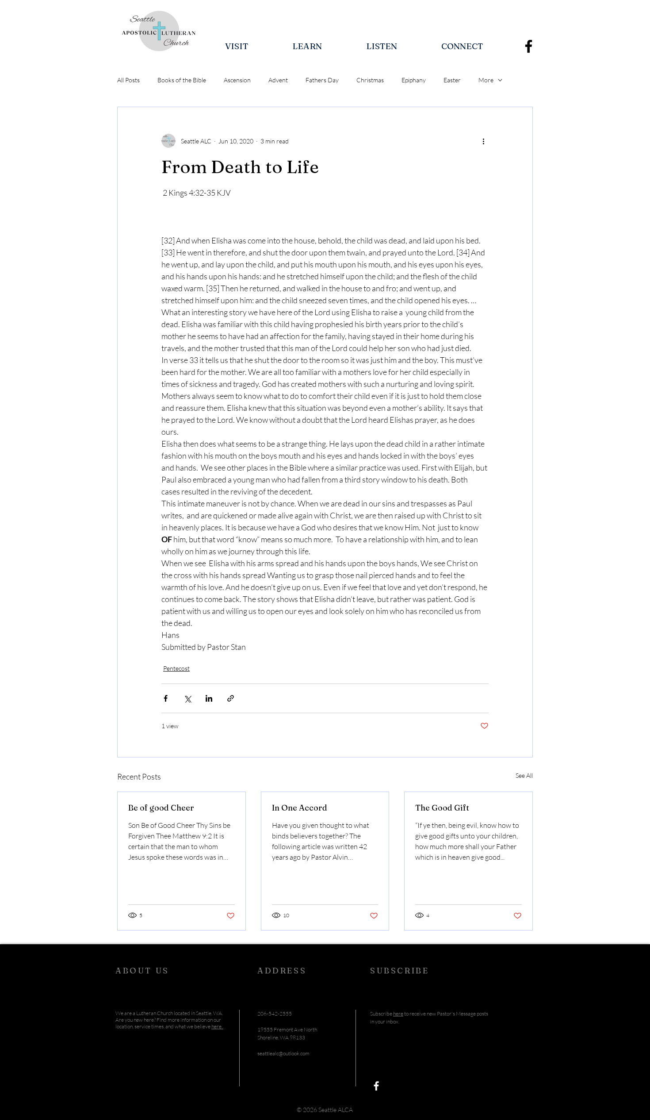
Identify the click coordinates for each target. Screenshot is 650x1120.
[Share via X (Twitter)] (187, 698)
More (485, 80)
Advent (278, 80)
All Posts (128, 80)
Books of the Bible (181, 80)
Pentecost (176, 668)
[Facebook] (528, 46)
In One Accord (299, 808)
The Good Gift (442, 808)
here (398, 1013)
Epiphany (413, 80)
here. (217, 1026)
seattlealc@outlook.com (283, 1053)
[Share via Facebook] (165, 698)
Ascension (237, 80)
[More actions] (483, 140)
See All (524, 775)
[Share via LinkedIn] (209, 698)
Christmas (370, 80)
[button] (236, 46)
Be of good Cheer (161, 808)
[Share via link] (230, 698)
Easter (452, 80)
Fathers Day (322, 80)
